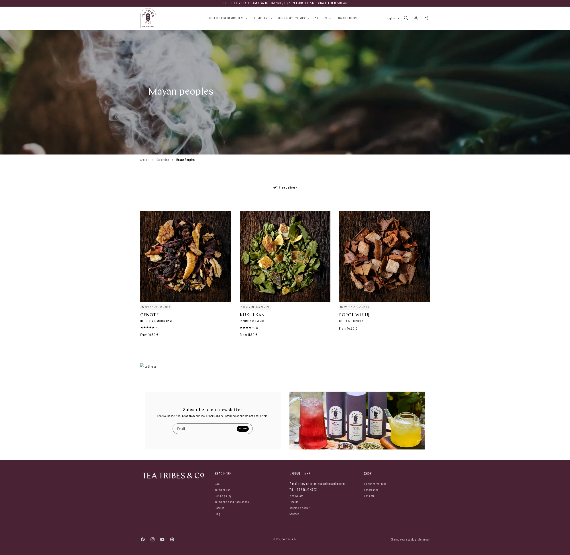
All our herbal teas (375, 483)
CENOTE (149, 315)
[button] (226, 18)
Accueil (144, 160)
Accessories (371, 489)
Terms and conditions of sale (232, 501)
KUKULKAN (252, 315)
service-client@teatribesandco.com (322, 483)
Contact (294, 513)
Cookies (219, 507)
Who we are (296, 495)
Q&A (217, 483)
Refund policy (223, 495)
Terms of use (222, 489)
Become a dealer (299, 507)
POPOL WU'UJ (354, 315)
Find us (293, 501)
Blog (217, 513)
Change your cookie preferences (410, 539)
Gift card (369, 495)
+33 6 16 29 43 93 (306, 489)
